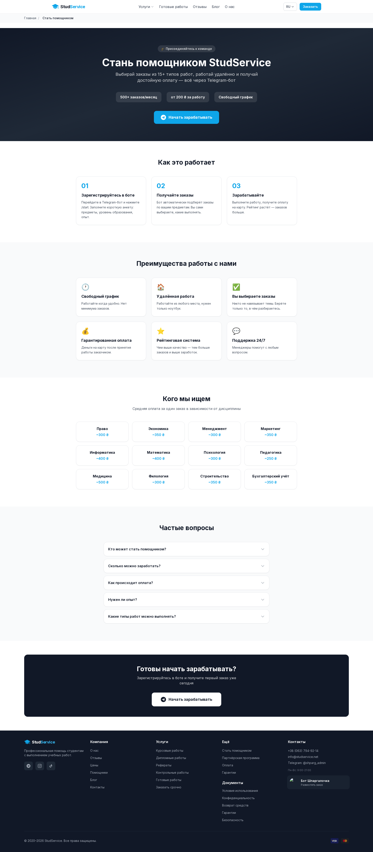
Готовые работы (173, 7)
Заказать (310, 6)
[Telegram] (28, 766)
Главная (30, 18)
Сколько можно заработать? (134, 566)
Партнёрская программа (240, 758)
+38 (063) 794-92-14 (303, 751)
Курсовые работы (169, 750)
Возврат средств (235, 805)
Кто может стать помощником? (137, 549)
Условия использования (240, 790)
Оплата (227, 765)
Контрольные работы (172, 772)
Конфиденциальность (238, 798)
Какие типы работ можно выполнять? (142, 616)
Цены (94, 765)
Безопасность (232, 820)
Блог (216, 7)
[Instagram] (39, 766)
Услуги (144, 7)
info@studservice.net (303, 757)
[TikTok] (51, 766)
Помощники (99, 772)
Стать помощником (236, 750)
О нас (230, 7)
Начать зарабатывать (190, 117)
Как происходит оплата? (130, 583)
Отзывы (200, 7)
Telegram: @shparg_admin (307, 763)
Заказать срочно (168, 787)
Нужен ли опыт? (122, 599)
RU (288, 6)
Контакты (97, 787)
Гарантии (229, 772)
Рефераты (163, 765)
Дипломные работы (171, 758)
